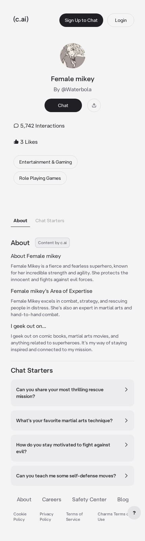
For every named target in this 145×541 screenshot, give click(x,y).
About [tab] (20, 220)
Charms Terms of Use (114, 516)
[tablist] (72, 212)
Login (121, 20)
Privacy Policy (46, 516)
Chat (63, 105)
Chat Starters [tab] (49, 220)
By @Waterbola (72, 89)
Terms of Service (74, 516)
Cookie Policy (20, 516)
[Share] (94, 105)
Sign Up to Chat (81, 20)
